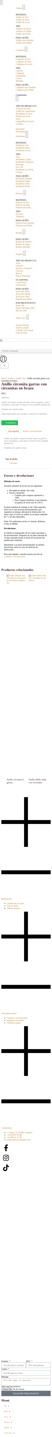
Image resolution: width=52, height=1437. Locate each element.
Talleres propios (22, 328)
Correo (4, 1369)
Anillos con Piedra (23, 31)
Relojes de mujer (23, 244)
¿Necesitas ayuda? (9, 1013)
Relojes (6, 1422)
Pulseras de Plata (23, 205)
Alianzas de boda (23, 108)
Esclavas (19, 214)
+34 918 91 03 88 (14, 1135)
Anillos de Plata (22, 20)
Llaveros (19, 271)
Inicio (3, 378)
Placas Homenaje (23, 276)
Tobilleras (20, 216)
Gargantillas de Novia (25, 121)
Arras (18, 119)
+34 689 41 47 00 (14, 1137)
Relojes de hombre (23, 242)
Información (6, 899)
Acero (6, 1417)
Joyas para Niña (22, 296)
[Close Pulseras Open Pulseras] (24, 192)
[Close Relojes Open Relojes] (24, 231)
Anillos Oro (20, 378)
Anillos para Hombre (24, 40)
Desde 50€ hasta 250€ (25, 308)
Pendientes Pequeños (24, 162)
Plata (6, 1411)
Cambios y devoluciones (17, 1018)
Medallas (19, 81)
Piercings (19, 164)
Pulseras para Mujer (24, 225)
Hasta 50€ (20, 305)
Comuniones (21, 282)
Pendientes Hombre (24, 178)
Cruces (19, 78)
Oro (5, 1406)
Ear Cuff (19, 167)
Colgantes (20, 73)
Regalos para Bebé (24, 299)
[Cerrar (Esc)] (43, 3)
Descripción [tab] (13, 431)
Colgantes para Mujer (25, 90)
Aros (18, 157)
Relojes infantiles (23, 247)
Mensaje (4, 1377)
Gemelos (19, 124)
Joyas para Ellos (22, 291)
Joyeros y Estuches (24, 268)
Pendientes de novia (24, 114)
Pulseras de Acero (23, 207)
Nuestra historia (22, 325)
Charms (19, 172)
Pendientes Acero (23, 150)
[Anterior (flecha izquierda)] (4, 718)
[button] (26, 848)
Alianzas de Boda (23, 29)
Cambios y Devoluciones (14, 556)
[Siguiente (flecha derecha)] (47, 718)
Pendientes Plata (22, 148)
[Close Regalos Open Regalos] (24, 253)
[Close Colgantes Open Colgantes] (26, 49)
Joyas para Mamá (23, 294)
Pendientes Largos (23, 159)
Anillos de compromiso (25, 111)
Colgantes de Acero (24, 64)
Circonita (13, 463)
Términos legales (14, 1023)
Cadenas (19, 70)
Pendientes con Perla (24, 169)
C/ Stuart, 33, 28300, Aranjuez (19, 1132)
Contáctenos (6, 1128)
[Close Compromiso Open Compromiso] (17, 98)
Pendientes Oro (22, 145)
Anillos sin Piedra (23, 34)
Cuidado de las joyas (24, 330)
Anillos (11, 378)
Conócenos (8, 1433)
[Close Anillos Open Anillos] (23, 7)
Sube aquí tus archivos (10, 1386)
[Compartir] (37, 3)
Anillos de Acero (23, 22)
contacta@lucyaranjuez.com (18, 1140)
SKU (28, 1361)
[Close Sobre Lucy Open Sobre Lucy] (27, 317)
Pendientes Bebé (23, 186)
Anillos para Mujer (24, 43)
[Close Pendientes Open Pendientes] (26, 135)
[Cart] (4, 365)
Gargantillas (21, 76)
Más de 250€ (21, 310)
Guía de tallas (21, 333)
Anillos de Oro (22, 17)
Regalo (6, 1428)
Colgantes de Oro (23, 59)
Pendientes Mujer (23, 181)
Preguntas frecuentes (15, 1020)
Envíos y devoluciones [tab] (32, 431)
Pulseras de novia (23, 116)
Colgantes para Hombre (26, 87)
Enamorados (21, 285)
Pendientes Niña (22, 184)
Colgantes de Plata (23, 61)
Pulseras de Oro (22, 202)
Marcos (19, 273)
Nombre (5, 1361)
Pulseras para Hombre (25, 223)
